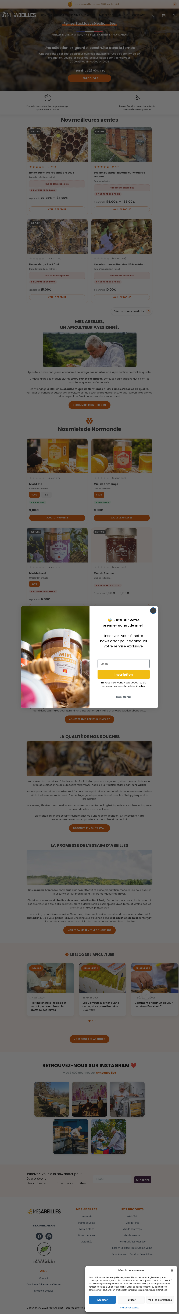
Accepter (102, 1299)
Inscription (123, 674)
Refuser (131, 1299)
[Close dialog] (153, 611)
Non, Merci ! (123, 697)
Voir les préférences (160, 1299)
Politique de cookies (129, 1308)
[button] (172, 1270)
